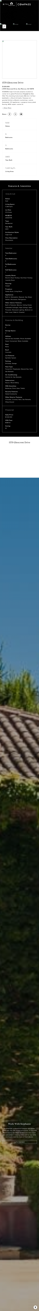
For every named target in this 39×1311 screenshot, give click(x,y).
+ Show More (7, 108)
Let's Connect (20, 1142)
